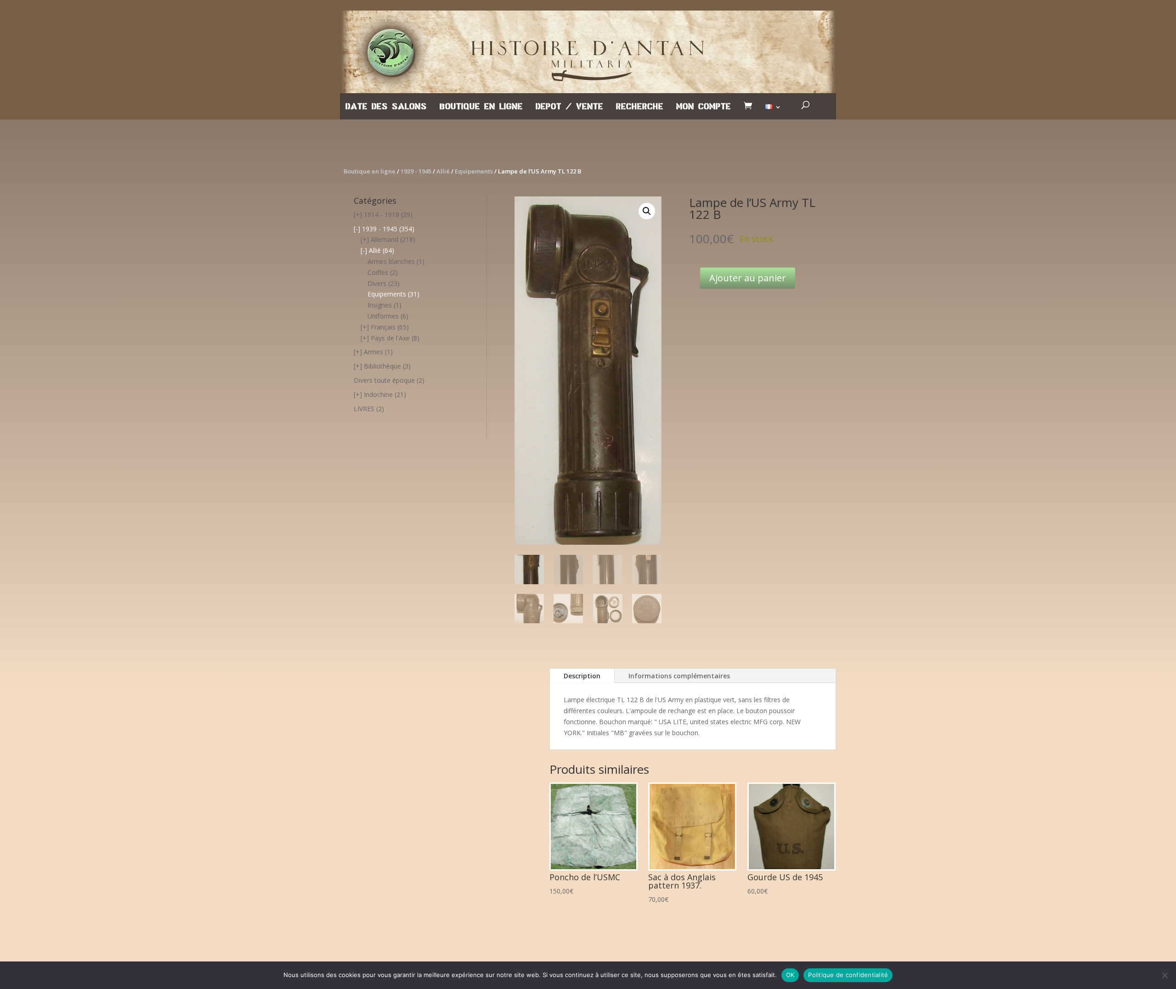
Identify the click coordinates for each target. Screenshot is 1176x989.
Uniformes (383, 316)
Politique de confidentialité (848, 974)
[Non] (1164, 975)
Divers (377, 283)
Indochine (378, 394)
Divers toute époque (384, 380)
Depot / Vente (569, 107)
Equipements (474, 171)
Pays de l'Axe (390, 338)
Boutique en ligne (481, 107)
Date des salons (386, 107)
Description (582, 675)
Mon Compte (703, 107)
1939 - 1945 (416, 171)
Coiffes (378, 272)
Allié (443, 171)
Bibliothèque (382, 366)
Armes (373, 351)
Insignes (380, 305)
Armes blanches (391, 261)
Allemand (384, 239)
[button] (647, 211)
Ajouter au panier (747, 278)
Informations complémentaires (679, 675)
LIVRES (364, 408)
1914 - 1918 (381, 214)
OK (790, 974)
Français (383, 327)
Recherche (639, 107)
